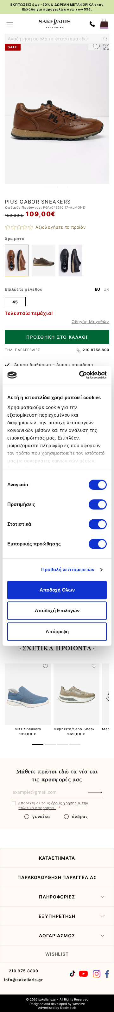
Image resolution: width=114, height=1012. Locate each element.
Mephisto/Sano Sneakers (77, 729)
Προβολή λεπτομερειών (68, 569)
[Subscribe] (105, 795)
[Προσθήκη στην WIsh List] (45, 667)
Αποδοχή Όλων (57, 590)
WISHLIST (57, 954)
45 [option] (15, 302)
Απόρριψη (57, 631)
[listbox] (57, 301)
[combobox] (57, 39)
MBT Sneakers (28, 729)
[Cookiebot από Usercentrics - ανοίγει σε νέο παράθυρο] (80, 375)
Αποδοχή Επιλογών (57, 610)
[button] (37, 744)
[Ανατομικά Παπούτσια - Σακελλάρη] (54, 23)
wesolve (79, 1004)
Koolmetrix (68, 1007)
